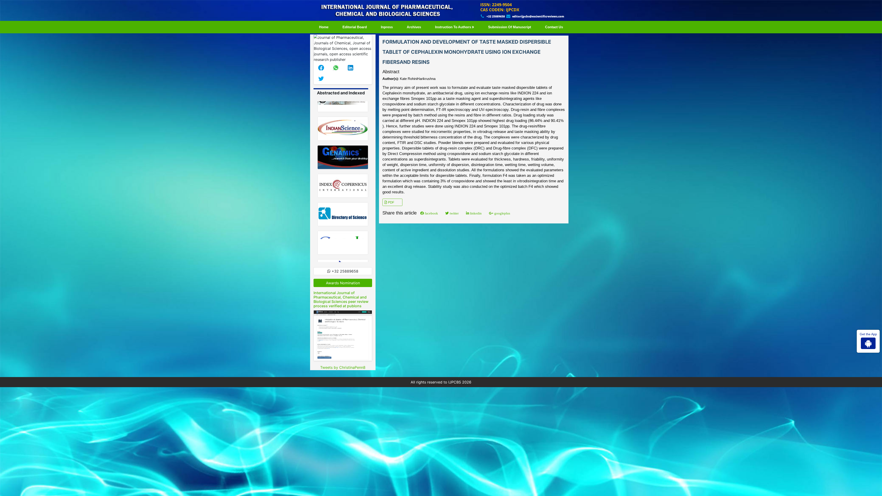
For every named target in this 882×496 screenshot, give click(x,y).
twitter (454, 213)
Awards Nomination (343, 283)
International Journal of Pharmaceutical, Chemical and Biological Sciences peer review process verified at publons (341, 299)
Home (324, 27)
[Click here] (343, 335)
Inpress (387, 27)
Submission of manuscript (509, 27)
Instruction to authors (453, 27)
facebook (431, 213)
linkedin (475, 213)
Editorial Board (354, 27)
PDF (390, 202)
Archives (414, 27)
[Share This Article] (321, 67)
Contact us (554, 27)
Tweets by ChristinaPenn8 (342, 367)
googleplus (501, 213)
